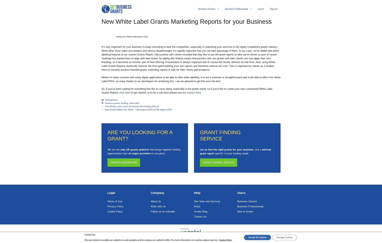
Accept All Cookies (257, 237)
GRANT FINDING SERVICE (218, 162)
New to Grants (245, 211)
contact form (194, 92)
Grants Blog (200, 211)
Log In (261, 9)
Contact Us (200, 216)
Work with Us (158, 206)
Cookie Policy (115, 211)
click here (124, 92)
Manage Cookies (284, 237)
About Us (156, 201)
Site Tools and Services (207, 201)
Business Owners (206, 9)
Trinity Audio (131, 37)
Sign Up (274, 9)
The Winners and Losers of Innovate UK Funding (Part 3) (132, 106)
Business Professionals (236, 9)
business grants (112, 103)
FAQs (197, 206)
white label (134, 103)
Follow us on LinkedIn (163, 211)
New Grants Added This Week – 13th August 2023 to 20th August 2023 (138, 109)
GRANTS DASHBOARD (123, 162)
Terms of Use (114, 201)
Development (111, 100)
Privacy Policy (115, 206)
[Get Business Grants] (116, 9)
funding (124, 103)
